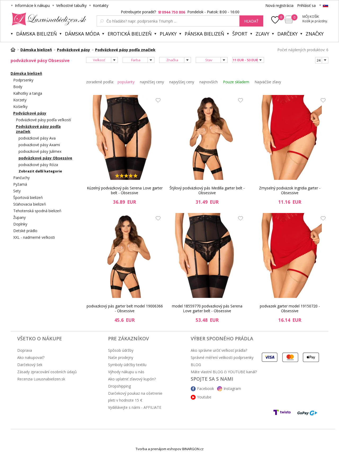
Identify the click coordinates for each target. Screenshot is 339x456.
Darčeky (287, 34)
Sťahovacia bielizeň (29, 204)
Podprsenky (23, 79)
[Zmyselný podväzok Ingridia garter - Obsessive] (290, 137)
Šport (240, 34)
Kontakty (100, 5)
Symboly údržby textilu (127, 364)
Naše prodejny (120, 357)
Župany (19, 217)
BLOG (196, 364)
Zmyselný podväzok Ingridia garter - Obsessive (289, 190)
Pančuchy (21, 177)
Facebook (205, 388)
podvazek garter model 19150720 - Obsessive (290, 308)
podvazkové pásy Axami (39, 144)
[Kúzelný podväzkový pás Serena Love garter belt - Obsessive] (125, 137)
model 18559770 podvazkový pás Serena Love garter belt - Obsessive (207, 308)
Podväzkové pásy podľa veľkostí (43, 119)
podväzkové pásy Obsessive (45, 157)
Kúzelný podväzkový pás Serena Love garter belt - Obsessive (125, 190)
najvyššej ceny (181, 81)
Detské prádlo (25, 230)
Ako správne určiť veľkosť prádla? (219, 350)
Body (17, 86)
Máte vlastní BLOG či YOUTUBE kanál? (224, 371)
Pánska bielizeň (204, 34)
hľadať (251, 21)
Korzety (19, 99)
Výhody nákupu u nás (126, 371)
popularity (126, 81)
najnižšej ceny (152, 81)
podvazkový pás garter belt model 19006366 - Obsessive (125, 308)
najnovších (208, 81)
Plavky (168, 34)
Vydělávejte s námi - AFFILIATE (134, 407)
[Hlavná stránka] (15, 49)
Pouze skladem (236, 81)
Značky (315, 34)
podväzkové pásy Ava (37, 138)
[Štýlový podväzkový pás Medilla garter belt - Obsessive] (207, 137)
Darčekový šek (29, 364)
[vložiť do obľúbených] (156, 101)
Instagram (232, 388)
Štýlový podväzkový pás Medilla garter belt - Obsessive (207, 190)
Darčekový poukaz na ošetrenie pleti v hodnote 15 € (135, 397)
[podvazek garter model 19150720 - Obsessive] (290, 255)
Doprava (24, 350)
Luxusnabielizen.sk (48, 19)
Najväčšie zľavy (268, 81)
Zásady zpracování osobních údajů (47, 371)
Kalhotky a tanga (27, 93)
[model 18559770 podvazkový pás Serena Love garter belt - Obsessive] (207, 255)
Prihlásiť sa (306, 5)
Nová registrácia (279, 5)
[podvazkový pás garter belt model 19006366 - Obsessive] (125, 255)
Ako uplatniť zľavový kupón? (132, 378)
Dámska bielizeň (36, 34)
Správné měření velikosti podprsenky (222, 357)
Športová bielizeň (28, 197)
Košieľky (20, 106)
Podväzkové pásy (29, 113)
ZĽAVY (262, 34)
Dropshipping (119, 386)
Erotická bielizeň (130, 34)
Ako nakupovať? (30, 357)
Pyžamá (20, 184)
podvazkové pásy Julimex (40, 151)
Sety (17, 190)
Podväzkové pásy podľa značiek (38, 129)
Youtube (204, 396)
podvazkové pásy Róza (38, 164)
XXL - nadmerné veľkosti (34, 237)
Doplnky (20, 224)
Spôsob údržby (120, 350)
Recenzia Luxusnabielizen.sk (41, 378)
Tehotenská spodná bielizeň (37, 210)
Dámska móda (82, 34)
